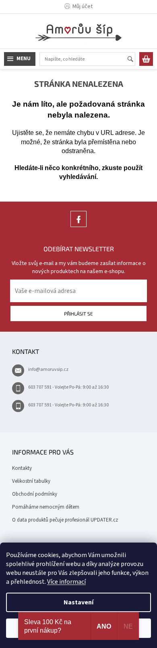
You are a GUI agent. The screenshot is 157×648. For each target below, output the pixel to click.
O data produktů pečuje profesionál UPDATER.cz (65, 520)
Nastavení (78, 602)
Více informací (66, 581)
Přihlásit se (78, 313)
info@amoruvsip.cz (48, 369)
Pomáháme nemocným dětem (45, 507)
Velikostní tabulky (31, 481)
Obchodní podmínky (34, 494)
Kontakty (22, 468)
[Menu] (19, 59)
